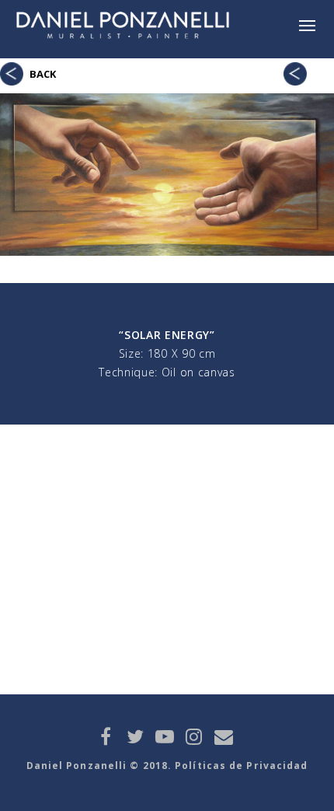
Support (295, 70)
